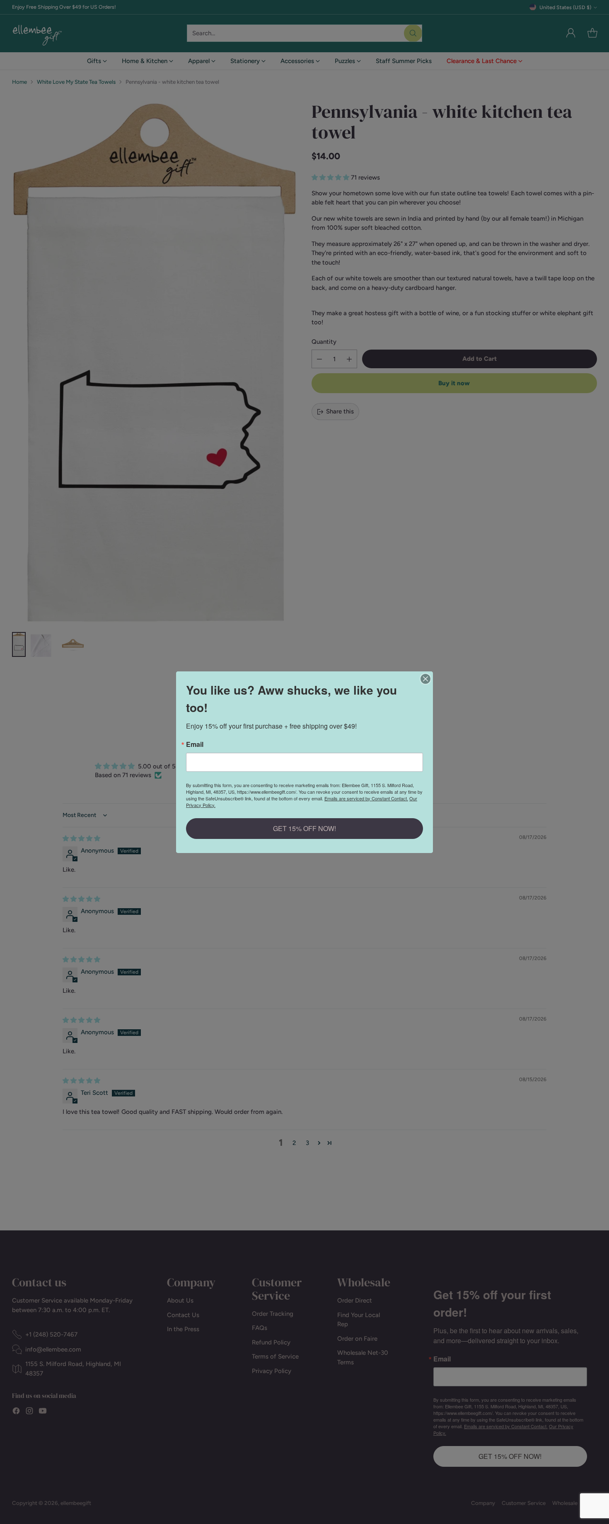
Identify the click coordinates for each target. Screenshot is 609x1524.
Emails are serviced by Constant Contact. (366, 798)
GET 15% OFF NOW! (304, 828)
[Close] (425, 679)
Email (194, 744)
